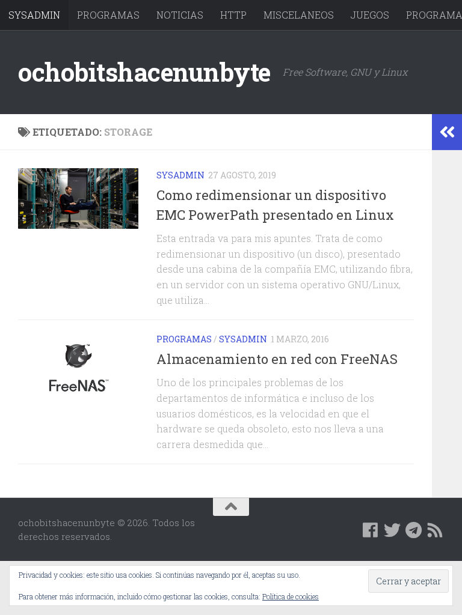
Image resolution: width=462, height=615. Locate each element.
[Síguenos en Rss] (435, 530)
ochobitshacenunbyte (144, 71)
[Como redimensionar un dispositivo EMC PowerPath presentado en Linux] (78, 198)
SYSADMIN (34, 14)
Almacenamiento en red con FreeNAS (277, 359)
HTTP (233, 14)
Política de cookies (290, 596)
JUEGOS (370, 14)
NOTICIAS (179, 14)
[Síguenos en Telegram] (413, 530)
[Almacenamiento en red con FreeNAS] (78, 370)
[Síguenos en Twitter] (392, 530)
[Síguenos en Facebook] (370, 530)
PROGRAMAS (108, 14)
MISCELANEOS (298, 14)
